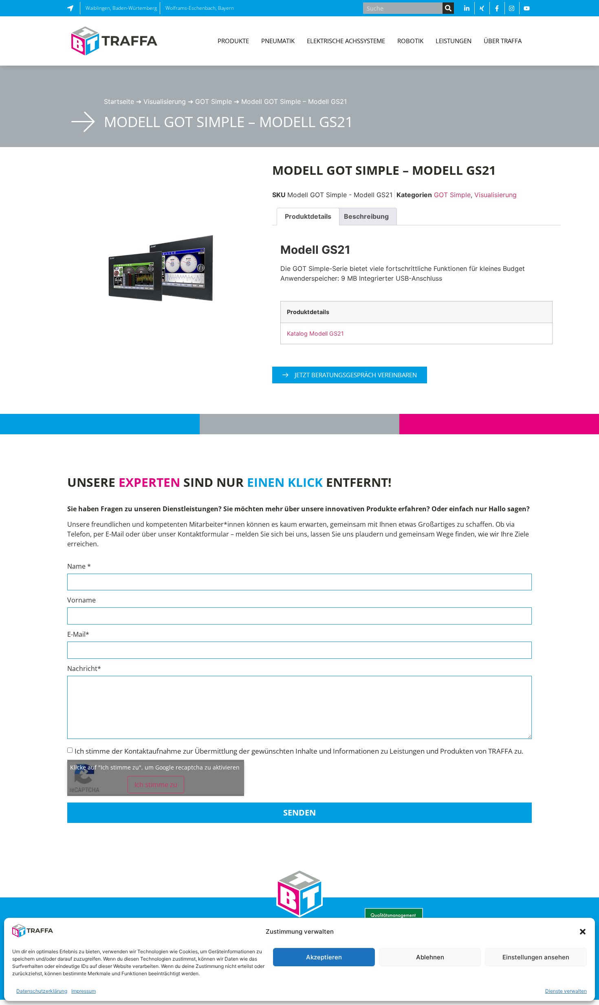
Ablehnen (430, 957)
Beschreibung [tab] (366, 216)
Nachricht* (84, 669)
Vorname (81, 601)
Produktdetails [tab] (308, 216)
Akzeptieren (324, 957)
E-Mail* (78, 635)
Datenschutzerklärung (41, 991)
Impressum (83, 991)
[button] (583, 932)
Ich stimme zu (155, 784)
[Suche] (448, 8)
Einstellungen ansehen (535, 957)
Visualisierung (164, 101)
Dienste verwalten (566, 991)
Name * (79, 567)
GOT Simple (213, 101)
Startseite (119, 101)
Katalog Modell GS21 (315, 333)
